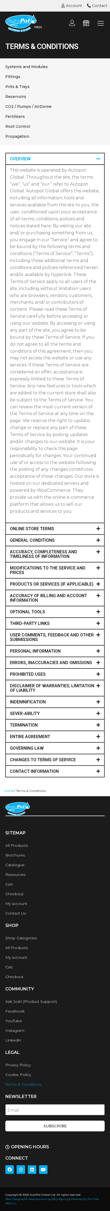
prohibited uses (28, 674)
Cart (9, 884)
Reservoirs (15, 96)
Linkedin (13, 1040)
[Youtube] (43, 1169)
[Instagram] (21, 1169)
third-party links (30, 623)
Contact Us (15, 913)
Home (8, 791)
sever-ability (25, 713)
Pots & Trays (17, 86)
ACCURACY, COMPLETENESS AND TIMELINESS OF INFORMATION (43, 554)
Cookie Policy (18, 1074)
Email (13, 1110)
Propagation (17, 136)
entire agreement (30, 736)
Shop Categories (21, 938)
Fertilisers (15, 116)
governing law (27, 748)
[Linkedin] (32, 1169)
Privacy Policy (18, 1065)
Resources (15, 874)
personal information (35, 651)
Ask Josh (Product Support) (31, 1001)
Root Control (17, 126)
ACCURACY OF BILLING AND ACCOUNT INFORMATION (48, 598)
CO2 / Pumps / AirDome (28, 106)
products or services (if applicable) (51, 584)
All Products (16, 845)
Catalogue (15, 864)
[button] (55, 158)
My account (16, 903)
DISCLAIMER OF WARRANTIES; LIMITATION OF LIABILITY (52, 688)
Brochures (15, 855)
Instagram (14, 1030)
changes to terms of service (43, 759)
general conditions (32, 540)
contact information (34, 771)
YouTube (13, 1020)
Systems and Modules (26, 66)
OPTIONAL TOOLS (27, 611)
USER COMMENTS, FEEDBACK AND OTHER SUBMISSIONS (52, 637)
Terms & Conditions (23, 1084)
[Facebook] (9, 1169)
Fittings (12, 76)
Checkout (14, 893)
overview (20, 158)
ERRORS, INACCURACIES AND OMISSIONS (51, 662)
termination (24, 725)
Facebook (15, 1011)
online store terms (32, 528)
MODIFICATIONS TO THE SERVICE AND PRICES (47, 570)
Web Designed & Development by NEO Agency (36, 1199)
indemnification (28, 701)
